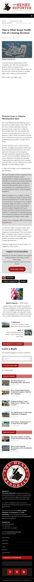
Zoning (23, 281)
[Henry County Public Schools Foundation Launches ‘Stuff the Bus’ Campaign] (5, 392)
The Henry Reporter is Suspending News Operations (20, 381)
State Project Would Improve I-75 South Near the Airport (21, 422)
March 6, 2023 (8, 37)
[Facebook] (10, 572)
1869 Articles (24, 303)
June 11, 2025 (15, 416)
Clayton (17, 37)
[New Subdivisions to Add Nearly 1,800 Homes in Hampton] (5, 414)
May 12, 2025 (15, 440)
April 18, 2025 (15, 451)
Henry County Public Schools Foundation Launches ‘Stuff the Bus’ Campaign (21, 391)
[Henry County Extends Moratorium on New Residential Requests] (5, 448)
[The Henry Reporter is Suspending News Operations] (5, 383)
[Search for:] (17, 358)
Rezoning (10, 277)
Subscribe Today (17, 269)
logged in (14, 353)
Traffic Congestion (10, 281)
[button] (31, 15)
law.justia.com (7, 222)
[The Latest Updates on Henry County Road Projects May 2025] (5, 439)
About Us (4, 549)
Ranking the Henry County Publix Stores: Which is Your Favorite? (20, 403)
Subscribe (5, 543)
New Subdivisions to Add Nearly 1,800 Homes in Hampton (21, 413)
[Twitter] (17, 572)
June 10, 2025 (15, 425)
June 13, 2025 (15, 384)
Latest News (5, 537)
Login (3, 546)
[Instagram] (24, 572)
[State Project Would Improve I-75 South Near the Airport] (5, 424)
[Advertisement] (17, 95)
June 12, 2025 (15, 406)
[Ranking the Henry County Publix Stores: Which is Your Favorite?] (5, 403)
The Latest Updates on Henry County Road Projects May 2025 (21, 437)
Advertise (5, 540)
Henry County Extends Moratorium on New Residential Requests (21, 447)
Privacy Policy (6, 552)
